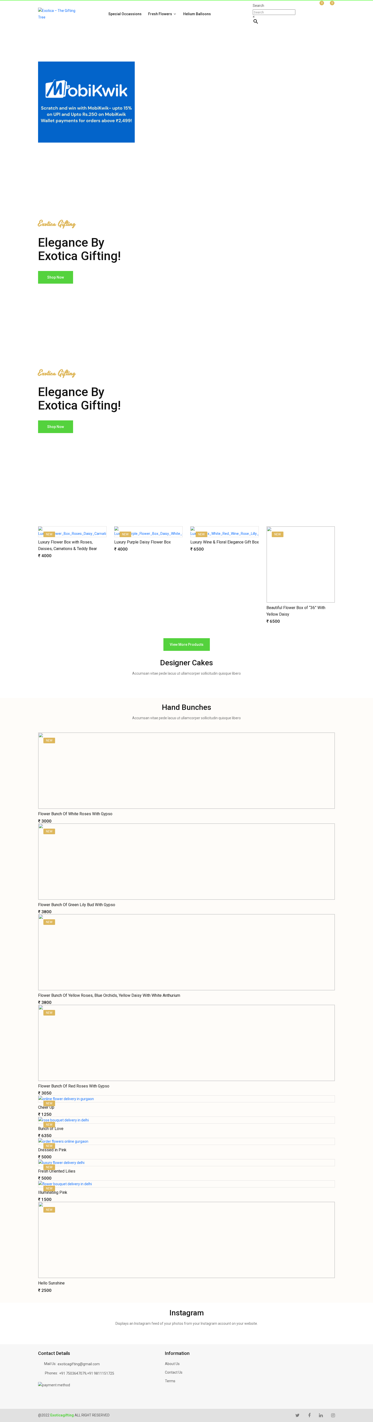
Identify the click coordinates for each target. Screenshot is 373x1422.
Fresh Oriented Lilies (56, 1171)
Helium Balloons (197, 14)
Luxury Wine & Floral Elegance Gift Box (224, 542)
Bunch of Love (50, 1128)
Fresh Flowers (160, 14)
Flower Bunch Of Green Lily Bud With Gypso (76, 904)
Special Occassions (125, 14)
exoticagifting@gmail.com (79, 1364)
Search (258, 5)
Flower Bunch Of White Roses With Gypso (75, 813)
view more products (187, 644)
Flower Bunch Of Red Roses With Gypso (73, 1086)
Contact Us (173, 1372)
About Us (172, 1364)
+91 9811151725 (100, 1373)
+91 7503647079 (72, 1373)
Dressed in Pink (52, 1149)
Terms (170, 1381)
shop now (55, 277)
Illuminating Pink (52, 1192)
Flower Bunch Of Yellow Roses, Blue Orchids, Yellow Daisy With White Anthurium (109, 995)
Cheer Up (46, 1107)
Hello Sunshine (51, 1283)
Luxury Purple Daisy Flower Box (142, 542)
